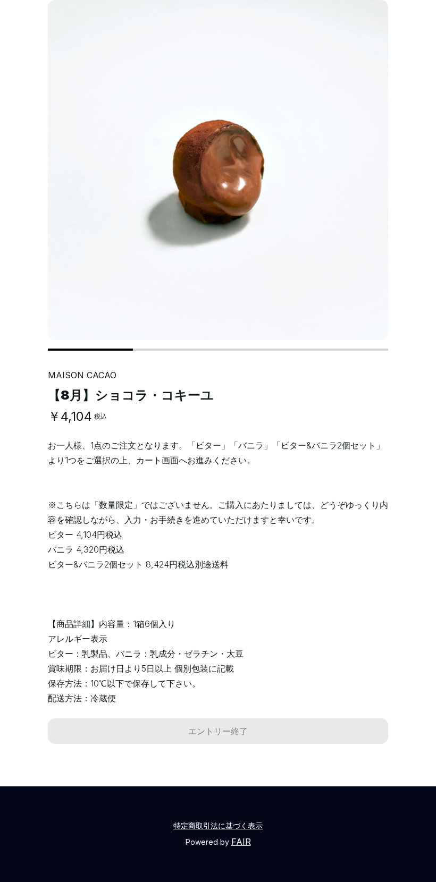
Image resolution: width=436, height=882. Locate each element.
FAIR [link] (241, 841)
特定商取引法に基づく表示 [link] (218, 825)
